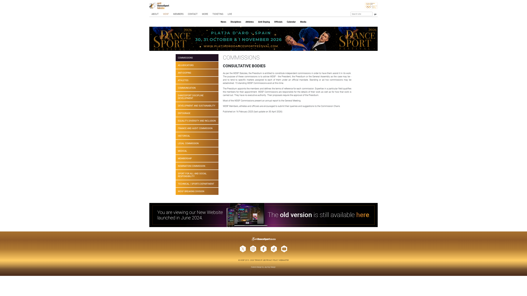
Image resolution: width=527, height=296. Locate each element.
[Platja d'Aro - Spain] (263, 39)
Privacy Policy (272, 260)
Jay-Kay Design (270, 267)
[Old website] (263, 215)
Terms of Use (260, 260)
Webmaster (284, 260)
